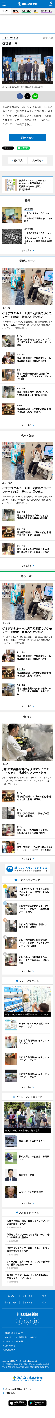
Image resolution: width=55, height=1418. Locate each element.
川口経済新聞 (27, 4)
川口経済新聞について (13, 1333)
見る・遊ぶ (26, 11)
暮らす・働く (46, 11)
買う (36, 11)
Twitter (27, 1321)
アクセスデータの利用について (17, 1341)
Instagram (36, 1321)
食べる (16, 11)
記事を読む (27, 137)
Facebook (19, 1321)
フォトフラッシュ (10, 37)
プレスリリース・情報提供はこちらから (20, 1337)
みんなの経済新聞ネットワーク (27, 1378)
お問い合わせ (9, 1345)
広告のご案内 (9, 1350)
